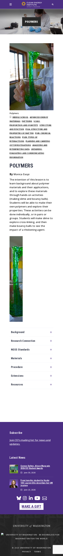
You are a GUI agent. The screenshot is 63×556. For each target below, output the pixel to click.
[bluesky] (19, 499)
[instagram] (25, 499)
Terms (37, 551)
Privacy (26, 551)
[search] (52, 4)
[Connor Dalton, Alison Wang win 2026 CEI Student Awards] (14, 469)
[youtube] (37, 499)
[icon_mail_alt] (44, 498)
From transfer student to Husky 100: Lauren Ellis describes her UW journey (37, 483)
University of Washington (35, 548)
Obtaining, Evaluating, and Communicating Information (27, 153)
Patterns (27, 121)
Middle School (20, 117)
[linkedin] (31, 499)
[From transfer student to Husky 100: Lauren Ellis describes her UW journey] (14, 483)
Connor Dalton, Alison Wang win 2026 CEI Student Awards (35, 467)
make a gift (31, 506)
